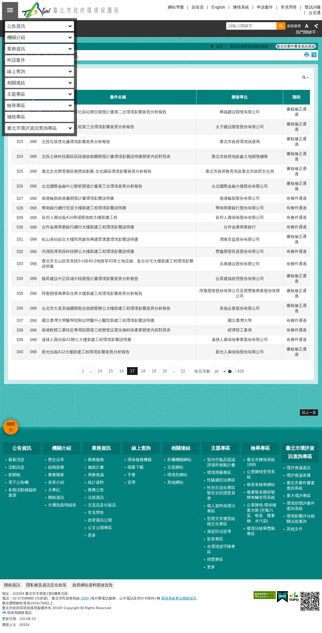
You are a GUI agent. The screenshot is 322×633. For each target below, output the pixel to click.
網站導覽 (176, 7)
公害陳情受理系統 (261, 474)
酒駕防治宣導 (219, 531)
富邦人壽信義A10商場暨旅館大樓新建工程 (79, 217)
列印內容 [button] (306, 54)
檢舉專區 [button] (16, 105)
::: (1, 432)
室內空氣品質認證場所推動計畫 (221, 462)
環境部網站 (177, 475)
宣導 (132, 482)
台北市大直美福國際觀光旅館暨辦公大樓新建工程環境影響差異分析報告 (106, 308)
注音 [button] (314, 54)
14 (100, 371)
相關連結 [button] (16, 82)
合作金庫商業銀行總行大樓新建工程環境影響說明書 (88, 227)
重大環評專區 (299, 496)
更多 (92, 535)
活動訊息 (16, 467)
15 (110, 371)
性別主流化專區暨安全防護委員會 (221, 492)
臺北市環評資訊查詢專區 (249, 46)
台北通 (315, 13)
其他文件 (295, 529)
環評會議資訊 (299, 468)
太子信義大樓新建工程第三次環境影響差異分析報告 (88, 127)
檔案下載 (136, 467)
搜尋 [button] (281, 26)
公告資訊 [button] (16, 26)
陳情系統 (241, 7)
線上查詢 (141, 448)
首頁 (219, 46)
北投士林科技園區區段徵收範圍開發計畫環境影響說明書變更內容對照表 (106, 156)
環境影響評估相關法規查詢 (301, 518)
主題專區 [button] (16, 94)
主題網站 (175, 467)
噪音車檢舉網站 (261, 484)
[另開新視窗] (265, 595)
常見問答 (289, 7)
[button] (229, 371)
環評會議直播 (299, 475)
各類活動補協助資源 (22, 492)
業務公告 (96, 490)
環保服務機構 (140, 460)
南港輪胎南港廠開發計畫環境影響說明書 (78, 198)
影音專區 (215, 539)
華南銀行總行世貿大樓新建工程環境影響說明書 (84, 208)
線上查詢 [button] (16, 71)
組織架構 (56, 467)
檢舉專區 (260, 448)
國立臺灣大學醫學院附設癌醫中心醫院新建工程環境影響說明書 (98, 320)
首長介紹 (56, 482)
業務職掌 (56, 475)
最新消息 (16, 460)
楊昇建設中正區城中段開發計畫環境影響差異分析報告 (90, 278)
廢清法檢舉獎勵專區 (261, 531)
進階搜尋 (294, 26)
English (218, 7)
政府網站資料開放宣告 (92, 585)
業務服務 (96, 460)
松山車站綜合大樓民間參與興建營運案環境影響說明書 (90, 239)
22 (183, 371)
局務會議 (96, 475)
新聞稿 (14, 475)
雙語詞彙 (313, 7)
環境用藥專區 (219, 472)
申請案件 (16, 60)
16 (121, 371)
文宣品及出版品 (102, 505)
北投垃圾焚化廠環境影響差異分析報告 (76, 141)
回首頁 (198, 7)
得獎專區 (215, 559)
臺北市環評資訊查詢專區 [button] (32, 128)
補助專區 (16, 116)
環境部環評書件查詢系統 (301, 506)
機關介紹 (61, 448)
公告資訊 (21, 448)
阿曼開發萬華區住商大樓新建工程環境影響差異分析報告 (92, 293)
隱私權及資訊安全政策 (46, 585)
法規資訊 (96, 497)
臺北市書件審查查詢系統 (295, 46)
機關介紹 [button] (16, 37)
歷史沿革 (56, 460)
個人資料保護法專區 (221, 508)
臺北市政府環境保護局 (70, 10)
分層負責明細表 (62, 505)
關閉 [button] (10, 10)
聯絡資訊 (56, 497)
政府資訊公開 (100, 520)
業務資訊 (101, 448)
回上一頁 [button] (309, 412)
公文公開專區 (100, 527)
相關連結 (180, 448)
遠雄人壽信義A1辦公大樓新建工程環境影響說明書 (86, 339)
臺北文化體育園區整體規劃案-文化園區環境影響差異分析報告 (97, 171)
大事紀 (54, 490)
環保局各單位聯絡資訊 (178, 598)
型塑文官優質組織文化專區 (221, 521)
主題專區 (220, 448)
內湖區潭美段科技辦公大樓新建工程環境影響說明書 (88, 251)
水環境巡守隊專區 (221, 549)
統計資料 (96, 482)
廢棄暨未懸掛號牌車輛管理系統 (261, 495)
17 (132, 371)
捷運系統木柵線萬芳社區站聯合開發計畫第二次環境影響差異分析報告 (104, 112)
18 (143, 371)
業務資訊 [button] (16, 48)
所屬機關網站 (179, 460)
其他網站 (175, 482)
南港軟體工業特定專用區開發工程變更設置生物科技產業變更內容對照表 (106, 330)
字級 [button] (306, 26)
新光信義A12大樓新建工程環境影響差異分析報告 (86, 352)
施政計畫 (96, 467)
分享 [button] (316, 26)
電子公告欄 (18, 482)
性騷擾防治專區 (221, 480)
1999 (85, 598)
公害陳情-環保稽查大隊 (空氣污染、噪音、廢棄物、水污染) (261, 513)
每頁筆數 (202, 371)
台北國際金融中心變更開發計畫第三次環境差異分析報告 (92, 186)
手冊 (132, 475)
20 (165, 371)
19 (154, 371)
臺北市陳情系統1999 (261, 462)
